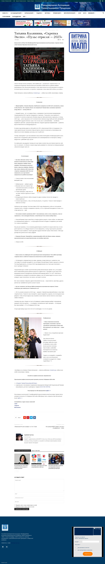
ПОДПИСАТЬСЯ (67, 286)
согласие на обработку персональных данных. (61, 293)
